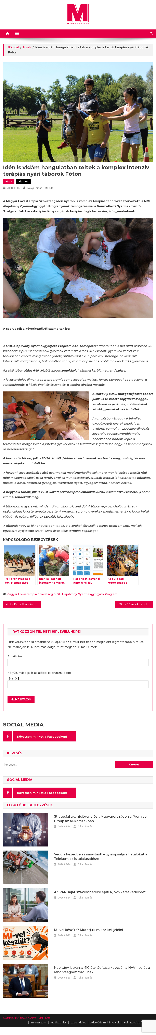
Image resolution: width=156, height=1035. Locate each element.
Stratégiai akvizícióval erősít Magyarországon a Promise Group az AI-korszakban (100, 819)
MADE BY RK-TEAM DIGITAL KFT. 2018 (27, 1018)
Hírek (8, 181)
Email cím (15, 656)
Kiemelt (23, 181)
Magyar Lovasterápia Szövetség (29, 594)
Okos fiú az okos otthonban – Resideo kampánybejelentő (136, 604)
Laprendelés (78, 1022)
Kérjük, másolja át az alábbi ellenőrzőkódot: (39, 673)
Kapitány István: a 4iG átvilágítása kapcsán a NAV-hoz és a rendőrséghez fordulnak (102, 970)
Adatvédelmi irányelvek (105, 1022)
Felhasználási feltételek (138, 1022)
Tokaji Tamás (34, 188)
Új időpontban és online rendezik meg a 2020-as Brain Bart (24, 604)
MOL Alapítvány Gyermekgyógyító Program (85, 594)
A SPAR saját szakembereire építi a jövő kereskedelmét (100, 892)
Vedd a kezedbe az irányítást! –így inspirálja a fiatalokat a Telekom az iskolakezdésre (100, 856)
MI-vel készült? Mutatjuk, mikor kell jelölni (88, 930)
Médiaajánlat (58, 1022)
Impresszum (38, 1022)
